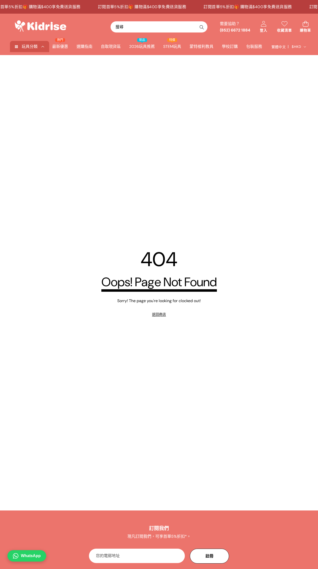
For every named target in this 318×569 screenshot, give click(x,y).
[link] (159, 314)
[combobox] (159, 26)
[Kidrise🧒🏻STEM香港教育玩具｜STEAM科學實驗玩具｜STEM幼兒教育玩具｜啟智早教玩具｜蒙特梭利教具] (40, 27)
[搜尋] (201, 27)
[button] (305, 26)
